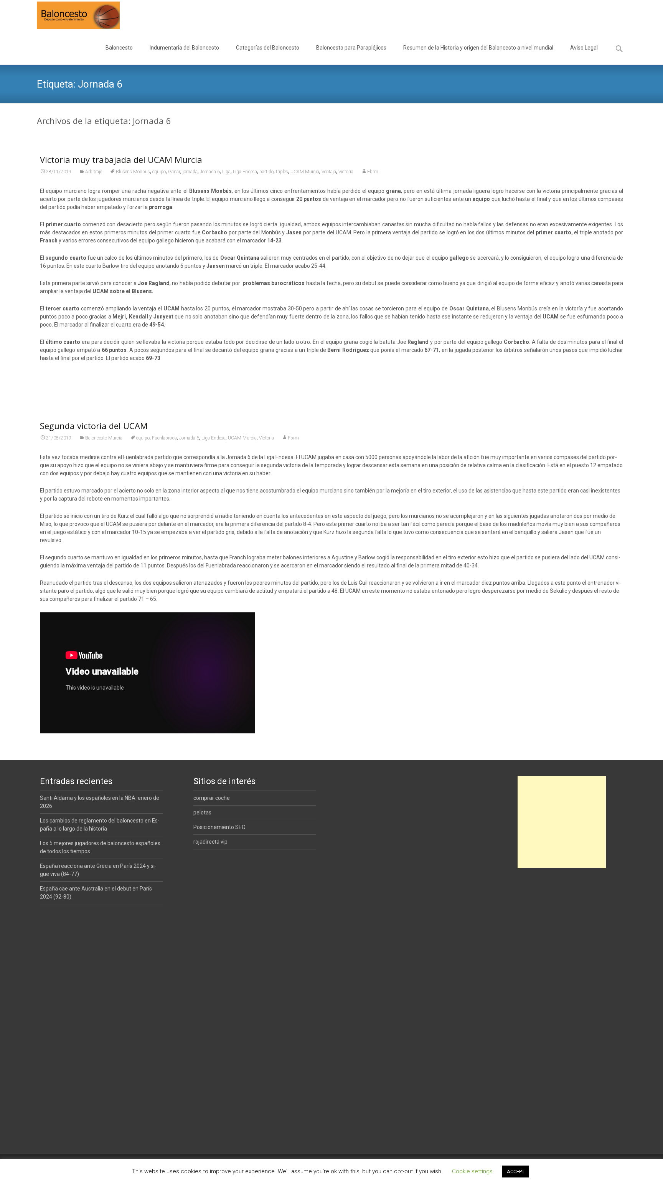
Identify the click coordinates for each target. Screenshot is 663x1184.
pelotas (202, 812)
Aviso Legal (584, 48)
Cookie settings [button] (472, 1171)
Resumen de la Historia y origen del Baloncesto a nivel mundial (478, 48)
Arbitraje (93, 171)
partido (266, 171)
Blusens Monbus (133, 171)
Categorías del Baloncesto (267, 48)
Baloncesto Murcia (103, 438)
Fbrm (372, 171)
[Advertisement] (562, 822)
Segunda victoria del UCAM (94, 425)
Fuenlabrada (164, 438)
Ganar (174, 171)
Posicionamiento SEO (219, 827)
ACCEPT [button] (515, 1171)
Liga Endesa (245, 171)
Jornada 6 (210, 171)
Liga (226, 171)
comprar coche (211, 798)
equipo (159, 171)
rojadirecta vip (210, 842)
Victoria (345, 171)
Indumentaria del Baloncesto (184, 48)
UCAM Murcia (304, 171)
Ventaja (329, 171)
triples (282, 171)
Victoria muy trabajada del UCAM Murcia (121, 159)
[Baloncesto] (72, 15)
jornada (190, 171)
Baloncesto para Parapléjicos (351, 48)
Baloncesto (119, 48)
